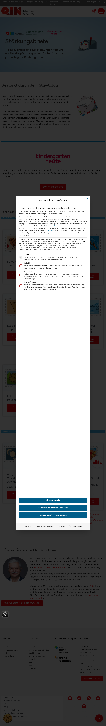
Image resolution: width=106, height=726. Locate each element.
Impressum (61, 526)
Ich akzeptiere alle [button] (53, 500)
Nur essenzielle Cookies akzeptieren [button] (53, 515)
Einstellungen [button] (49, 230)
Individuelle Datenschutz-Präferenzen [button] (53, 508)
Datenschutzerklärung (62, 226)
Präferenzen (28, 526)
